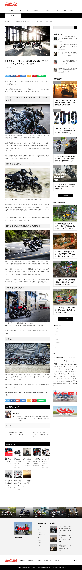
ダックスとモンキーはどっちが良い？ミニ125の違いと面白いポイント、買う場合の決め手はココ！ (67, 46)
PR (55, 360)
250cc (68, 357)
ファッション (37, 10)
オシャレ (72, 361)
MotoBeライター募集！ (35, 560)
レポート (10, 10)
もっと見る (65, 195)
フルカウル (72, 374)
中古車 (61, 381)
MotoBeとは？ (24, 560)
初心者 (67, 381)
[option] (8, 512)
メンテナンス (63, 376)
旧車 (57, 383)
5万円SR (56, 357)
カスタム (47, 10)
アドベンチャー (60, 361)
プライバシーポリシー (56, 560)
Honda (74, 357)
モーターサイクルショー (58, 378)
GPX (72, 357)
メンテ (64, 10)
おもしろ (56, 10)
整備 (54, 383)
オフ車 (63, 364)
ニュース (19, 10)
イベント (66, 361)
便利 (64, 381)
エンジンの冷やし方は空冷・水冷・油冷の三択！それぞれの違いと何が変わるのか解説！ (67, 38)
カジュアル (67, 364)
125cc (63, 357)
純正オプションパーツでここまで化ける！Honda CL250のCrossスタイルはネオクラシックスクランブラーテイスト (67, 54)
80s (60, 357)
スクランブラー (73, 366)
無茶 (74, 383)
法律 (60, 383)
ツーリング (72, 369)
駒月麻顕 (16, 413)
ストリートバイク (63, 369)
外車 (73, 381)
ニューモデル (66, 371)
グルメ (72, 10)
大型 (76, 381)
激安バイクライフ (67, 383)
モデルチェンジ (72, 376)
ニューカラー (57, 371)
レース (72, 378)
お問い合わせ (46, 560)
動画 (70, 381)
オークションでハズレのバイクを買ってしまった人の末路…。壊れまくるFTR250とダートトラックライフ (67, 62)
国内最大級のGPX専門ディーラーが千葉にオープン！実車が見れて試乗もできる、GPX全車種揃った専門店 (67, 70)
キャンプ (61, 366)
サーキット (66, 366)
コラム (27, 10)
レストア (67, 378)
